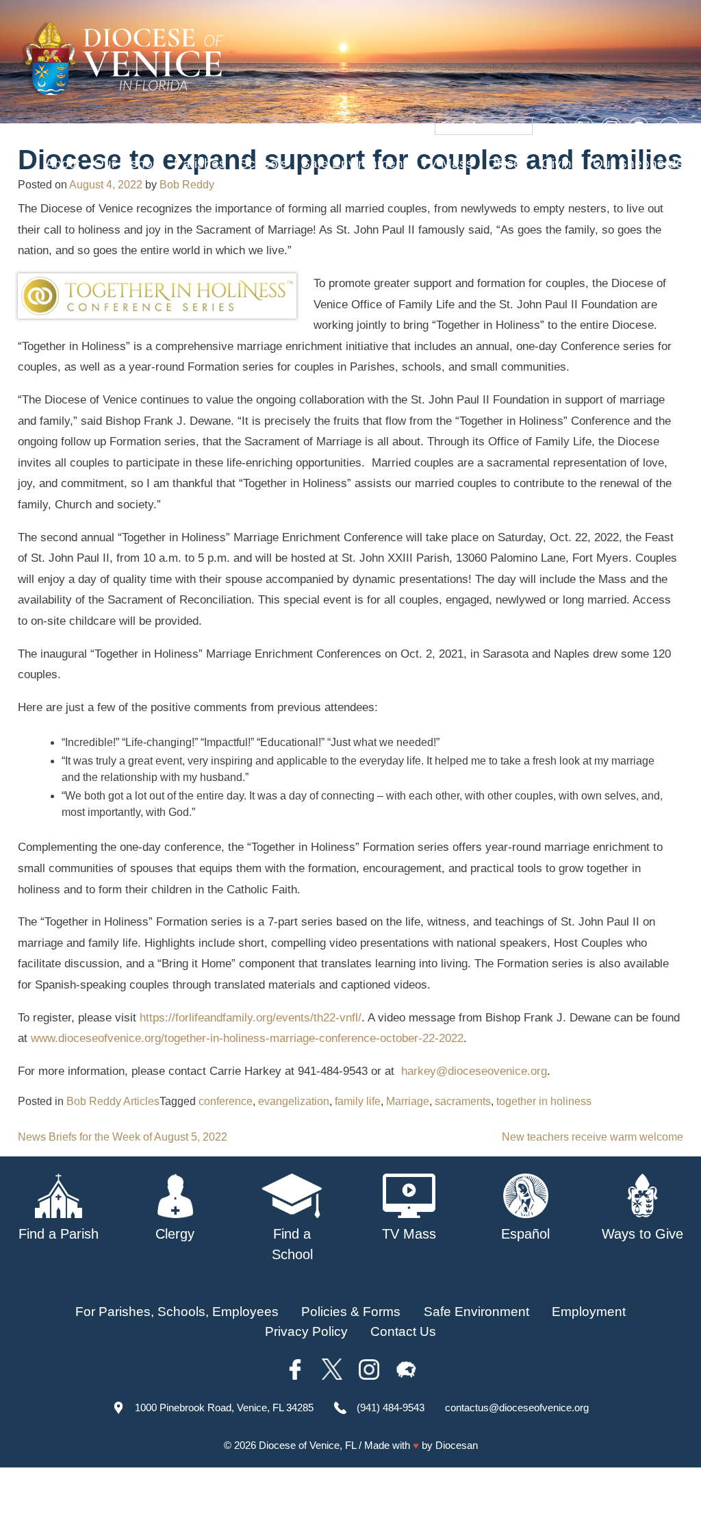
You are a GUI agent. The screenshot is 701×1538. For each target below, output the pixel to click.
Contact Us (403, 1331)
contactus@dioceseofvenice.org (517, 1407)
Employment (589, 1311)
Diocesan (456, 1445)
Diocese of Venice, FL (307, 1445)
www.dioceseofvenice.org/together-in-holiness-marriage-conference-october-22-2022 (247, 1038)
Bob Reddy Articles (113, 1101)
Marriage (407, 1101)
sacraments (463, 1101)
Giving (560, 163)
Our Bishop (127, 163)
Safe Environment (354, 163)
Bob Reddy (187, 184)
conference (226, 1101)
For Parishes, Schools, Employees (177, 1311)
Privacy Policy (306, 1331)
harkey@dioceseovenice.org (474, 1071)
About (62, 163)
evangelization (293, 1101)
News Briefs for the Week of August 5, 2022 (122, 1137)
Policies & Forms (350, 1311)
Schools (264, 163)
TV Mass (446, 163)
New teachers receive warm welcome (592, 1137)
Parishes (200, 163)
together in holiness (543, 1101)
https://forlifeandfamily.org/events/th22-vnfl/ (250, 1017)
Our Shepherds (638, 163)
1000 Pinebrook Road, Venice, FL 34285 (224, 1407)
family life (358, 1101)
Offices (507, 163)
